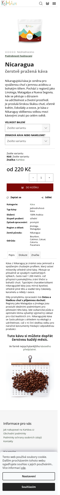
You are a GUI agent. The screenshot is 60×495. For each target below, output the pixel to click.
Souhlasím (29, 487)
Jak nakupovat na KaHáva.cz (18, 429)
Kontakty (8, 441)
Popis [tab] (12, 255)
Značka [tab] (35, 255)
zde (23, 468)
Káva (32, 204)
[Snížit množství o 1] (33, 178)
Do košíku (32, 187)
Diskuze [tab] (23, 255)
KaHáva (20, 159)
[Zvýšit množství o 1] (49, 178)
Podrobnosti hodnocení (18, 56)
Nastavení (29, 476)
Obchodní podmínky (14, 433)
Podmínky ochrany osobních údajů (22, 437)
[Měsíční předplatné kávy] (30, 376)
